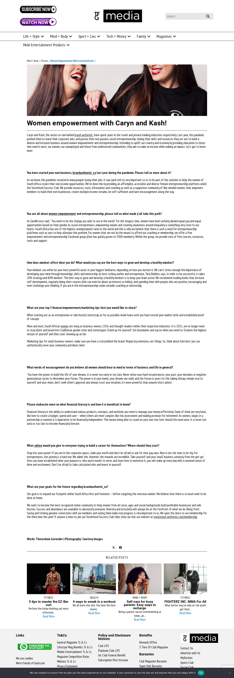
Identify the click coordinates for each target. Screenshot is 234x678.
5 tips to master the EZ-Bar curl (48, 603)
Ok (200, 672)
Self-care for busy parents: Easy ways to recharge (140, 605)
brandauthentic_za (84, 173)
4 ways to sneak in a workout (94, 601)
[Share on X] (113, 547)
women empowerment (62, 214)
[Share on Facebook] (120, 547)
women (65, 326)
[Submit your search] (209, 16)
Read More (49, 616)
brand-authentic (84, 135)
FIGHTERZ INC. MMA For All (185, 601)
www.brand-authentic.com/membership (175, 517)
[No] (229, 673)
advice (38, 445)
